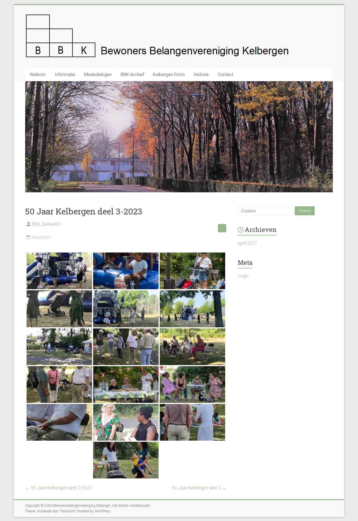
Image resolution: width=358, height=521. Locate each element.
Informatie (65, 74)
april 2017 (247, 243)
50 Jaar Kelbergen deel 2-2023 (58, 487)
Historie (201, 74)
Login (243, 276)
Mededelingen (98, 74)
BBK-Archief (132, 74)
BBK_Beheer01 (46, 224)
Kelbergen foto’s (169, 74)
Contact (225, 74)
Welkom (38, 74)
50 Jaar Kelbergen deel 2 (199, 487)
